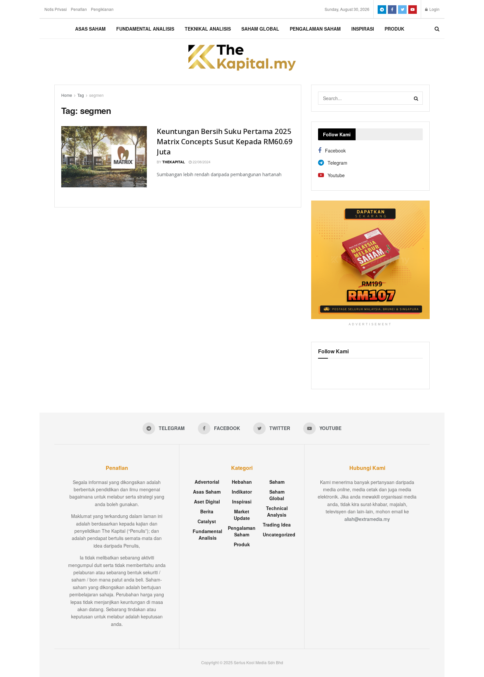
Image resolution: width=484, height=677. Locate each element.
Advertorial (207, 481)
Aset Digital (207, 501)
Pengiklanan (102, 9)
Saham (276, 481)
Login (434, 9)
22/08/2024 (201, 161)
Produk (394, 28)
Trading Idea (277, 524)
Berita (206, 511)
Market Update (242, 514)
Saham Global (260, 28)
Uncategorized (279, 534)
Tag (80, 95)
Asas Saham (90, 28)
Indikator (242, 491)
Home (66, 95)
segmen (96, 95)
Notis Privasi (55, 9)
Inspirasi (362, 28)
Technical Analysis (277, 511)
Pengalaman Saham (315, 28)
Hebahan (242, 481)
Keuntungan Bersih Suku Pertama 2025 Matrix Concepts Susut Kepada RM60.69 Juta (224, 141)
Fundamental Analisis (145, 28)
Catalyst (207, 521)
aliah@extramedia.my (367, 519)
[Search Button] (416, 98)
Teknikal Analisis (208, 28)
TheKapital (173, 161)
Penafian (79, 9)
